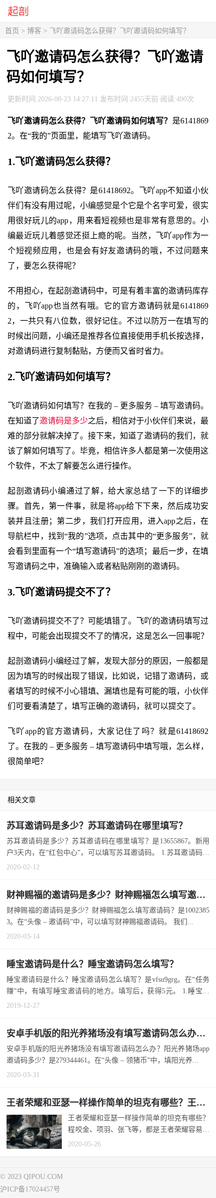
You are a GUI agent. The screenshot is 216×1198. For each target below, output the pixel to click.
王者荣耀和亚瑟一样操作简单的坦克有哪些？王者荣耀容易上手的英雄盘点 (111, 1103)
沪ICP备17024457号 (30, 1189)
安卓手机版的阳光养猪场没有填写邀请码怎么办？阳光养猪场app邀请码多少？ (111, 1033)
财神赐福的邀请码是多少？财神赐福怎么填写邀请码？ (111, 895)
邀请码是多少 (64, 420)
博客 (34, 31)
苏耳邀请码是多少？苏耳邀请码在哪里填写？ (97, 826)
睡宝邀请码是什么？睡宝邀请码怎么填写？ (92, 964)
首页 (12, 31)
